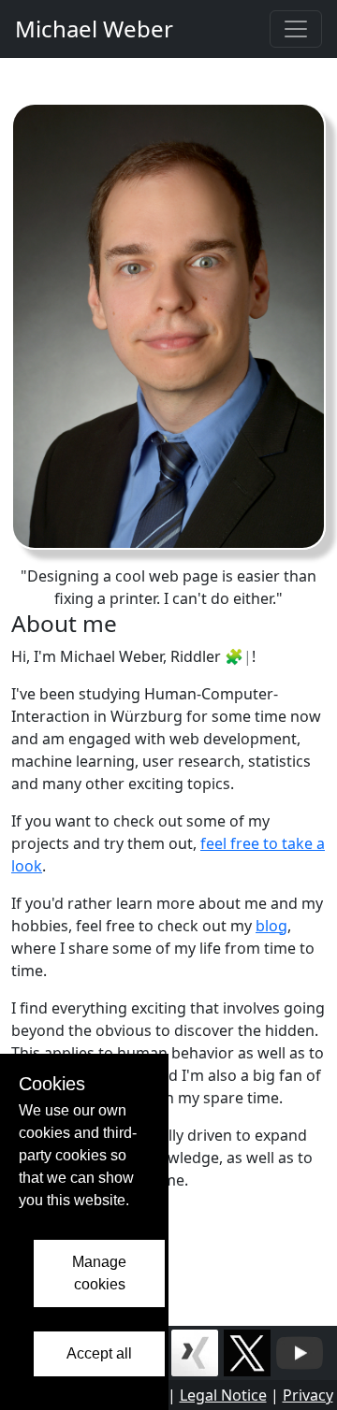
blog (271, 925)
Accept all (99, 1353)
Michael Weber (94, 28)
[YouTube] (299, 1350)
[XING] (194, 1350)
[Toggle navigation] (296, 29)
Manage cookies (99, 1273)
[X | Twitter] (247, 1350)
